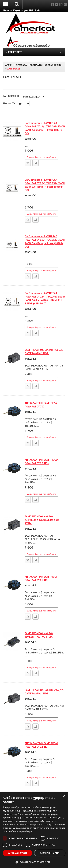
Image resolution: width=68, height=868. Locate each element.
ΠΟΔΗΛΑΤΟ (36, 65)
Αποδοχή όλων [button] (17, 852)
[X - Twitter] (56, 4)
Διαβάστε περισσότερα (20, 831)
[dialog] (34, 830)
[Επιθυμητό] (28, 163)
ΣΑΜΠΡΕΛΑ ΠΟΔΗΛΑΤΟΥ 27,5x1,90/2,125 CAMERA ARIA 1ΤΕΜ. (42, 520)
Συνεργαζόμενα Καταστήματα (41, 157)
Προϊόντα (21, 65)
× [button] (64, 796)
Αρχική (9, 65)
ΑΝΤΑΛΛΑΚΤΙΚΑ (53, 65)
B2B (37, 10)
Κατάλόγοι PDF (23, 10)
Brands (7, 10)
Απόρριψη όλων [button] (50, 852)
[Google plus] (65, 4)
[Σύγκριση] (35, 163)
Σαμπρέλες (13, 68)
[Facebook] (52, 4)
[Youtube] (60, 4)
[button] (34, 862)
